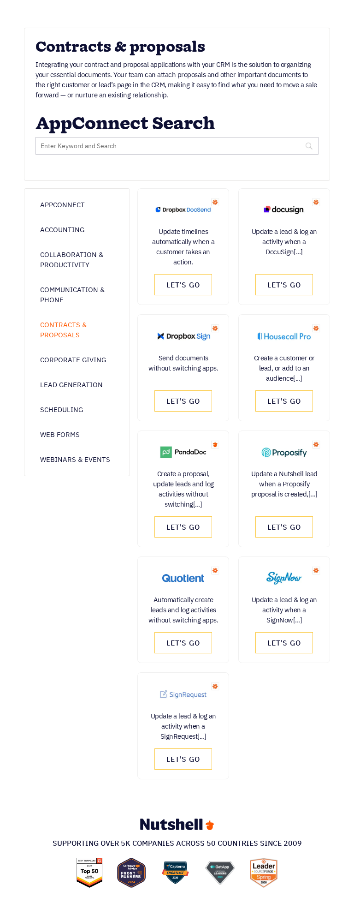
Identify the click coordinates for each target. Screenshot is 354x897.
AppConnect (62, 204)
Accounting (62, 229)
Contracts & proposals (63, 329)
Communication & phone (72, 294)
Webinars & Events (75, 459)
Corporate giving (73, 359)
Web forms (60, 434)
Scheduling (61, 409)
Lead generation (71, 384)
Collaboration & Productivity (71, 259)
